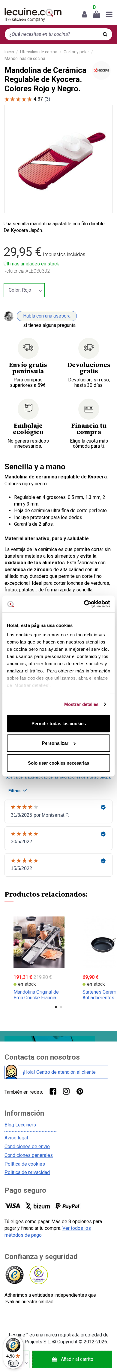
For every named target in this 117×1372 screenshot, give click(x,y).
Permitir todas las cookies (59, 723)
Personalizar (55, 743)
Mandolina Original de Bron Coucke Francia (36, 995)
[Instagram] (66, 1091)
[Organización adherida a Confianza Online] (38, 1275)
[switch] (13, 1363)
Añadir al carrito (77, 1359)
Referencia (14, 271)
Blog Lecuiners (20, 1125)
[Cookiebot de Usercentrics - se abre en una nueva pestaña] (84, 604)
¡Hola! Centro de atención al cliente (59, 1072)
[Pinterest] (79, 1091)
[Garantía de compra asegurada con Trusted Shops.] (14, 1275)
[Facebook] (52, 1091)
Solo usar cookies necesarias (58, 762)
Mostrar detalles (81, 704)
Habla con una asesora (46, 316)
